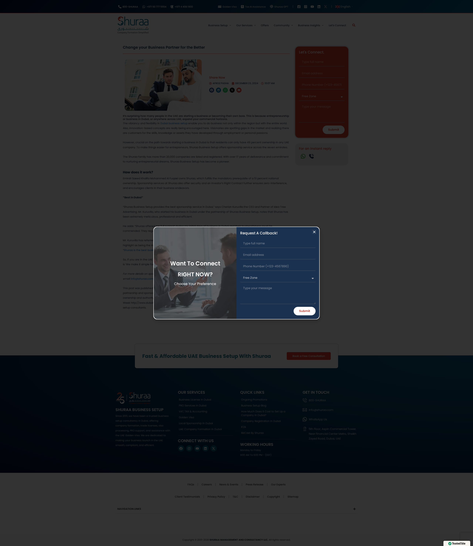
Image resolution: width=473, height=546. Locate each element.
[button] (314, 232)
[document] (236, 273)
